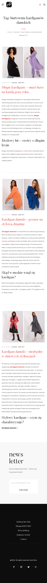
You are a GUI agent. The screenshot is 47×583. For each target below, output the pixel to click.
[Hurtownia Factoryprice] (28, 567)
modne (28, 247)
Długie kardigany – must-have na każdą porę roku (23, 90)
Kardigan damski (9, 231)
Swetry (21, 83)
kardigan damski (17, 367)
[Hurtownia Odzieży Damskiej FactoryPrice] (35, 567)
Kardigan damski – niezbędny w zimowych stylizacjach (22, 354)
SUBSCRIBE (23, 490)
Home (23, 29)
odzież (25, 151)
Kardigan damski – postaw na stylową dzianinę (22, 222)
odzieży (4, 241)
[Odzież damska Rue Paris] (13, 567)
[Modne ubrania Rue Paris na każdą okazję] (20, 567)
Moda (14, 83)
